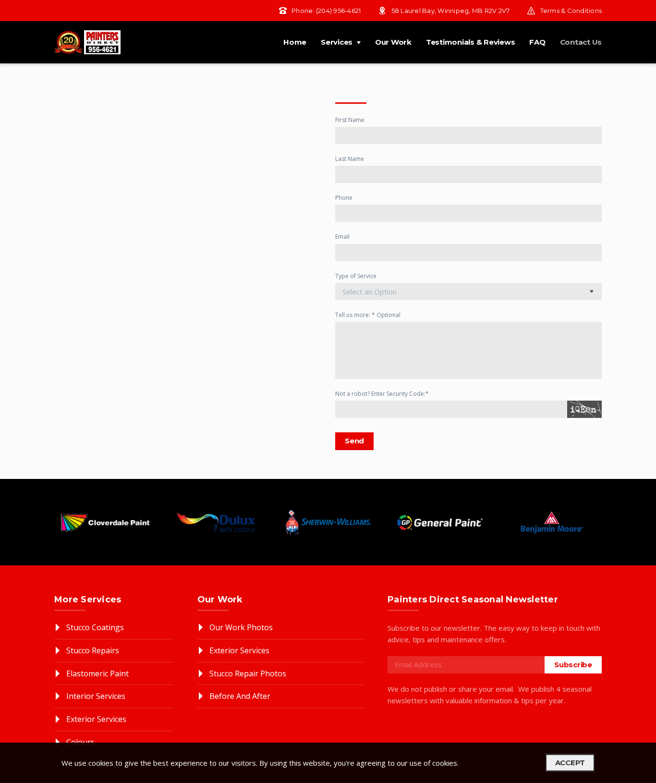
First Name (349, 120)
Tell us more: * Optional (368, 315)
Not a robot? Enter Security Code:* (382, 394)
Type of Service (356, 276)
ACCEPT (570, 762)
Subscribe (573, 664)
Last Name (349, 159)
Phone (343, 198)
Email (342, 236)
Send (354, 440)
